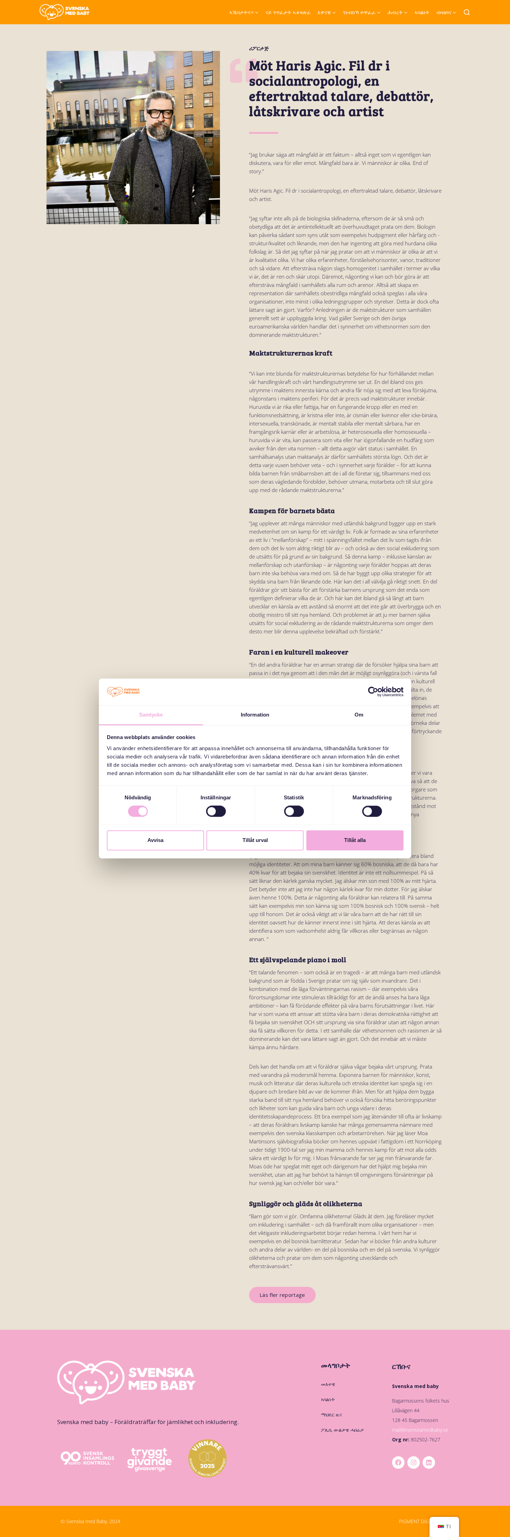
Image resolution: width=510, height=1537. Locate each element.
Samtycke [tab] (151, 715)
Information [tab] (255, 715)
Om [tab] (359, 715)
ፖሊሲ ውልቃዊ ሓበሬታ (342, 1429)
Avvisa (155, 840)
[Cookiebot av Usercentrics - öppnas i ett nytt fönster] (373, 692)
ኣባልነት (422, 12)
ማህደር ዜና (331, 1414)
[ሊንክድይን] (429, 1462)
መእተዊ (328, 1384)
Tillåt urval (255, 840)
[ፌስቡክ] (398, 1462)
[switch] (216, 811)
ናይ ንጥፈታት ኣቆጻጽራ (288, 12)
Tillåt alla (355, 840)
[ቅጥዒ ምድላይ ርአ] (466, 12)
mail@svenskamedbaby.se (420, 1429)
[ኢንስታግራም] (413, 1462)
